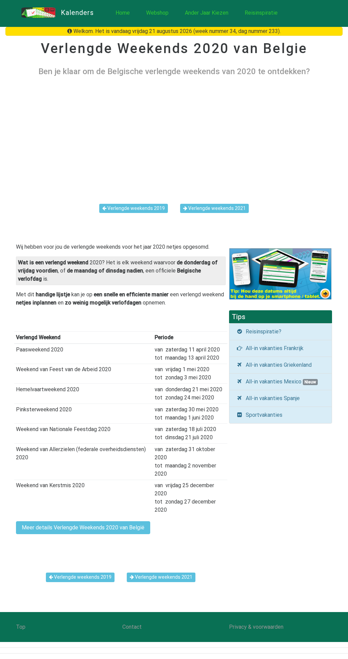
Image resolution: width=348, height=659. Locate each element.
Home (123, 13)
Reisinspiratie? (262, 331)
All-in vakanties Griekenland (277, 365)
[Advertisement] (174, 134)
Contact (132, 627)
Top (20, 627)
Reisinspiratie (261, 13)
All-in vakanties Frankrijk (273, 348)
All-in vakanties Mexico (279, 381)
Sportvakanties (262, 415)
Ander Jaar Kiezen (206, 13)
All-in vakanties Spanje (271, 398)
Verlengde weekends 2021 (216, 208)
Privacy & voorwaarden (256, 627)
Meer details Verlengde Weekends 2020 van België (83, 527)
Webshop (157, 13)
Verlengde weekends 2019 (135, 208)
